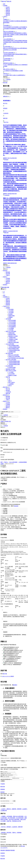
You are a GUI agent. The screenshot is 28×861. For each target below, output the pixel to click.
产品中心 (6, 462)
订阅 (14, 801)
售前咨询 (16, 506)
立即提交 (2, 781)
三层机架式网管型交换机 (20, 54)
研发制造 (8, 13)
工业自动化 (8, 391)
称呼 (2, 771)
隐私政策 (3, 850)
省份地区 (3, 775)
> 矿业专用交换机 (19, 817)
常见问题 (8, 273)
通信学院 (8, 15)
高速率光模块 (11, 315)
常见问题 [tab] (5, 513)
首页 (2, 462)
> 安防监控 (8, 826)
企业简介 (8, 7)
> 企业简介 (3, 809)
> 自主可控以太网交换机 (13, 819)
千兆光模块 (11, 21)
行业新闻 (8, 280)
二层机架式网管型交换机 (17, 42)
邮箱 (2, 776)
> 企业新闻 (24, 809)
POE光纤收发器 (21, 27)
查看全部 (5, 96)
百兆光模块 (5, 21)
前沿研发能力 (7, 100)
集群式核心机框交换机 (13, 342)
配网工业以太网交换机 (8, 48)
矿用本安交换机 (6, 60)
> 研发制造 (18, 832)
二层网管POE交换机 (14, 34)
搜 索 (2, 413)
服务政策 (8, 272)
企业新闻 (8, 278)
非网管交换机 (6, 33)
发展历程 (8, 10)
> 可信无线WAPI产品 (16, 821)
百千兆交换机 (11, 70)
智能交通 (8, 393)
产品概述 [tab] (5, 508)
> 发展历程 (13, 809)
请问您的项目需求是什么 (6, 779)
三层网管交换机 (22, 34)
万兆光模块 (16, 21)
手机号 (2, 773)
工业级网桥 (19, 75)
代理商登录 (7, 850)
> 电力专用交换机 (11, 817)
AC (4, 75)
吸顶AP (23, 75)
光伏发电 (6, 421)
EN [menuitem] (4, 292)
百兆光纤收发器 (6, 27)
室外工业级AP (13, 75)
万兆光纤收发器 (12, 325)
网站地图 (12, 850)
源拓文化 (8, 8)
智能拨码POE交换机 (21, 33)
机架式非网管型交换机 (13, 348)
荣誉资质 (8, 11)
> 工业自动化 (14, 826)
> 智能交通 (19, 826)
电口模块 (21, 21)
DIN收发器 (23, 28)
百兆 (10, 421)
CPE (6, 75)
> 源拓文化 (8, 809)
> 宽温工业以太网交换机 (17, 816)
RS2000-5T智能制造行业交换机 (10, 64)
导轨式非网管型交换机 (8, 40)
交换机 (2, 421)
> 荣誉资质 (18, 809)
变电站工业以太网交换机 (19, 48)
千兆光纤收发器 (14, 27)
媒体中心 (8, 283)
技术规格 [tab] (5, 510)
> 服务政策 (3, 832)
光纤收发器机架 (12, 28)
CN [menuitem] (4, 291)
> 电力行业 (3, 826)
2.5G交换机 (5, 70)
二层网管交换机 (12, 337)
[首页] (6, 1)
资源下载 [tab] (5, 511)
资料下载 (5, 673)
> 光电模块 (3, 816)
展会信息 (8, 281)
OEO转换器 (18, 28)
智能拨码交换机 (13, 33)
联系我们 (15, 684)
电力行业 (8, 388)
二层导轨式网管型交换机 (19, 40)
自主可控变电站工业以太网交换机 (16, 358)
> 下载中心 (13, 832)
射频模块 (7, 22)
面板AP (8, 75)
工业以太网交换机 (13, 462)
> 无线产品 (8, 821)
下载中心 (8, 275)
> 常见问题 (8, 832)
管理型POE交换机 (19, 70)
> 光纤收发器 (9, 816)
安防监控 (8, 390)
